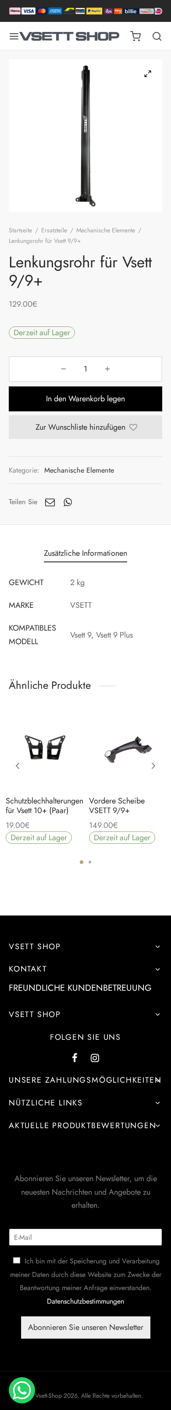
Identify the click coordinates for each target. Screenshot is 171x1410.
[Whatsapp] (67, 502)
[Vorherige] (17, 765)
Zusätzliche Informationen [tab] (85, 553)
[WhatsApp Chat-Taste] (22, 1390)
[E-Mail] (50, 502)
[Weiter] (153, 765)
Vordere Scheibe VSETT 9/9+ (117, 805)
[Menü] (14, 36)
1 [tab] (81, 862)
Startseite (20, 230)
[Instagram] (94, 1058)
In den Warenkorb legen (85, 398)
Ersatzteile (54, 230)
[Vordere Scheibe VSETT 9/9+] (127, 750)
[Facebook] (75, 1058)
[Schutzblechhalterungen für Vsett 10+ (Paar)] (44, 750)
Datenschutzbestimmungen (85, 1301)
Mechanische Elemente (105, 230)
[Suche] (157, 36)
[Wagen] (135, 36)
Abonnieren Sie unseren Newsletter (85, 1327)
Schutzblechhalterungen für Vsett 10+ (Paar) (44, 805)
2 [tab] (90, 862)
